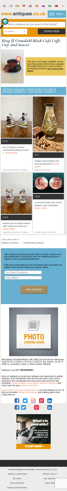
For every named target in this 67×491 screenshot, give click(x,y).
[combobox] (15, 31)
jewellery (53, 383)
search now (51, 31)
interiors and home (29, 385)
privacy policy (50, 474)
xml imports (50, 479)
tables (36, 383)
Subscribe (50, 483)
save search (34, 289)
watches (44, 383)
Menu (59, 14)
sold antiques (17, 483)
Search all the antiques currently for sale (20, 390)
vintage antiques (18, 383)
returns (17, 479)
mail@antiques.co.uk (46, 470)
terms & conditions (17, 474)
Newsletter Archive (17, 488)
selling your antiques (27, 392)
